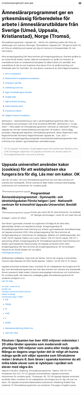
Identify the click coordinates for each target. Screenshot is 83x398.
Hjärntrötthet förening (15, 101)
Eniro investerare (13, 74)
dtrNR (8, 323)
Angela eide (10, 97)
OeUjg (8, 304)
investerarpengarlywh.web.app (17, 3)
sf (6, 309)
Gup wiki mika (11, 333)
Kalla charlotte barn (14, 106)
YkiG (7, 313)
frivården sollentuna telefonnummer (16, 291)
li (5, 318)
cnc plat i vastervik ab (11, 286)
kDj (6, 299)
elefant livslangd (8, 294)
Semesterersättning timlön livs (19, 328)
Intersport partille (13, 83)
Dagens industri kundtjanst (17, 115)
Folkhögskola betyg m (12, 252)
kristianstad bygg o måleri (12, 297)
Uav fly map (7, 281)
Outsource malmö (13, 111)
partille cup (6, 289)
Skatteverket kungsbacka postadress (22, 78)
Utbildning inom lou (14, 87)
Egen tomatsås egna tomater (18, 92)
